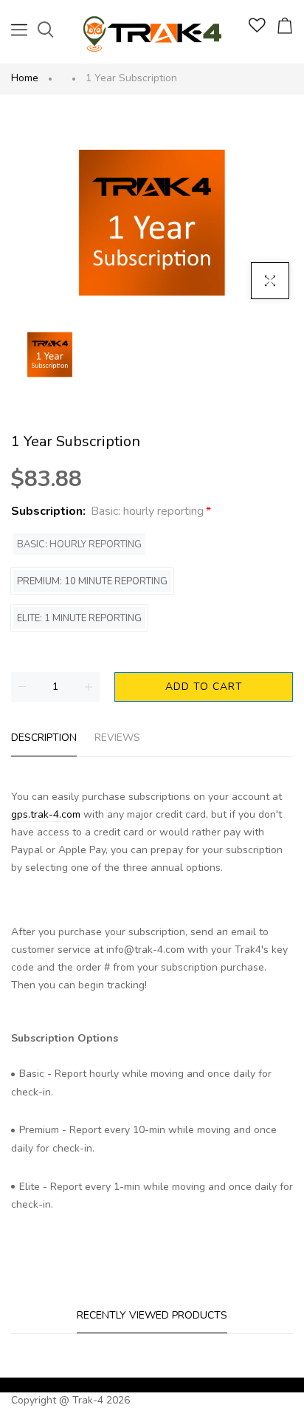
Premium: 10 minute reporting (92, 581)
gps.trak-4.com (45, 814)
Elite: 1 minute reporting (79, 618)
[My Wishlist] (257, 29)
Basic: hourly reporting (79, 544)
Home (24, 78)
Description (44, 738)
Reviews (117, 738)
